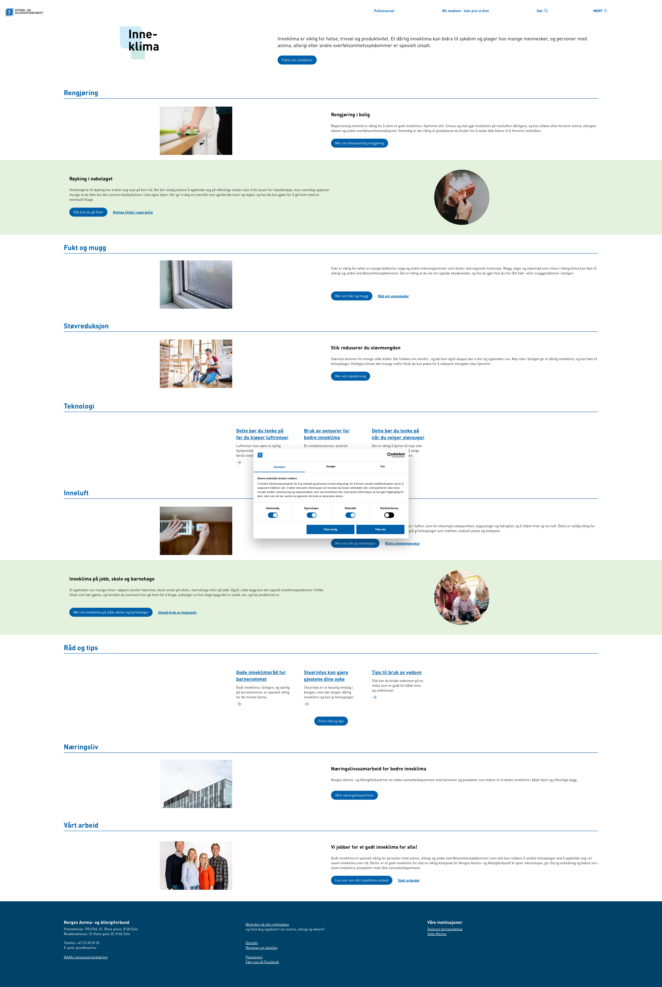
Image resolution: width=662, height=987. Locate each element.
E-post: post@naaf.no (80, 947)
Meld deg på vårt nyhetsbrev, (268, 924)
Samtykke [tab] (279, 466)
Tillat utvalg (330, 529)
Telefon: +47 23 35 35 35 (81, 943)
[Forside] (164, 12)
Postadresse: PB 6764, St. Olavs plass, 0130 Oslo (101, 929)
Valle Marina (437, 934)
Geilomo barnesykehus (445, 929)
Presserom (254, 957)
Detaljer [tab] (331, 466)
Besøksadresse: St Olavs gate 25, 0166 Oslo (97, 934)
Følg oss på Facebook (262, 962)
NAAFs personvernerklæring (86, 957)
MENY (597, 11)
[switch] (312, 515)
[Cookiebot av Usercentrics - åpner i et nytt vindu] (390, 455)
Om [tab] (382, 466)
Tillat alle (380, 529)
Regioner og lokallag (262, 947)
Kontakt (252, 943)
